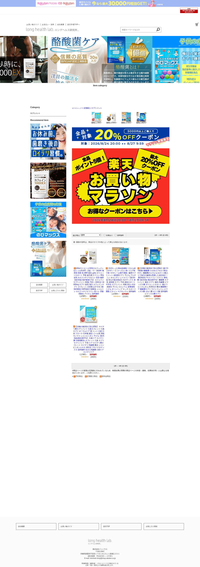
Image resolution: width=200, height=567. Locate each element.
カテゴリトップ (76, 108)
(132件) (125, 296)
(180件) (93, 299)
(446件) (93, 357)
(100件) (157, 299)
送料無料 (120, 235)
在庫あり (109, 235)
